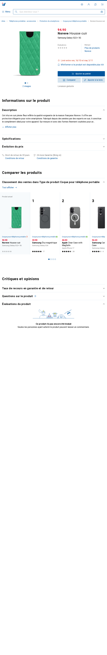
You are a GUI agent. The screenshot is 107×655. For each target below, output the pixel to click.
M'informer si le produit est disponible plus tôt (82, 64)
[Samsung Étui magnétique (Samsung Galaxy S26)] (45, 223)
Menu (7, 11)
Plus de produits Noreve (92, 48)
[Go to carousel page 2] (51, 259)
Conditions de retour (14, 158)
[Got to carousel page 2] (27, 83)
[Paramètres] (82, 4)
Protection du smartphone (49, 21)
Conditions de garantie (47, 158)
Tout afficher (8, 187)
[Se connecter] (88, 4)
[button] (81, 60)
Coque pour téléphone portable (75, 21)
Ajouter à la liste (95, 80)
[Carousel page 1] (49, 259)
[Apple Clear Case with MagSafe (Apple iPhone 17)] (75, 223)
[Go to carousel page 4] (55, 259)
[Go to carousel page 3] (53, 259)
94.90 (62, 30)
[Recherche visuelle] (102, 11)
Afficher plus (10, 127)
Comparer (71, 80)
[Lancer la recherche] (16, 12)
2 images (27, 86)
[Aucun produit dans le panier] (102, 4)
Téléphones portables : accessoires (22, 21)
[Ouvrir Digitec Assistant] (95, 4)
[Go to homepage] (4, 4)
